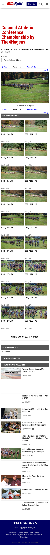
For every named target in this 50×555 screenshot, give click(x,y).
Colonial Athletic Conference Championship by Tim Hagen (33, 450)
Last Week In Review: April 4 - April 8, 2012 (35, 397)
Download (6, 352)
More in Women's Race (25, 337)
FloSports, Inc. (30, 528)
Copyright (23, 528)
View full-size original (26, 106)
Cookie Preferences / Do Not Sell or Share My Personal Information (24, 536)
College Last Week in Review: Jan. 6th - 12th (35, 410)
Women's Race (32, 67)
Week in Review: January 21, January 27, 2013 (33, 370)
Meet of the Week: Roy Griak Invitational (33, 477)
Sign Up (31, 4)
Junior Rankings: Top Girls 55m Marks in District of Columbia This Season (35, 438)
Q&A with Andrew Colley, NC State (35, 489)
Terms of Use (34, 533)
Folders (4, 57)
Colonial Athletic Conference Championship (25, 49)
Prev (5, 67)
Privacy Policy (23, 533)
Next (45, 70)
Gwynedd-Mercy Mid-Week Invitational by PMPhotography (34, 423)
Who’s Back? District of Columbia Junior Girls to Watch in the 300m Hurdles (35, 465)
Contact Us (12, 533)
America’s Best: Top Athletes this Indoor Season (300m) (35, 504)
